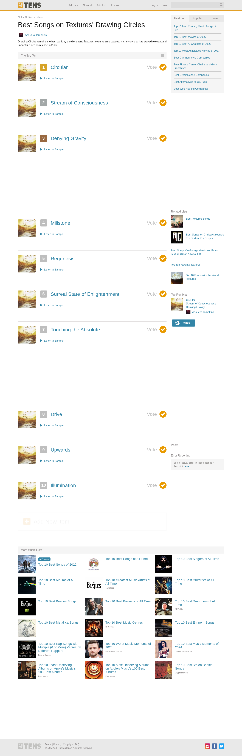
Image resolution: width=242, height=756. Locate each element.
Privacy (57, 744)
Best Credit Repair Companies (191, 74)
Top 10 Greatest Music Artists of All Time (127, 581)
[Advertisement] (92, 190)
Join (164, 5)
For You (115, 5)
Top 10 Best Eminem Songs (194, 622)
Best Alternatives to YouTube (190, 81)
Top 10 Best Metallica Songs (58, 622)
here (186, 466)
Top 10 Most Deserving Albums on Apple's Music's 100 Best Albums (127, 668)
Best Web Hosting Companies (191, 88)
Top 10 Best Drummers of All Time (195, 603)
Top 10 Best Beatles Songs (57, 601)
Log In (154, 5)
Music (40, 17)
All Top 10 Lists (25, 17)
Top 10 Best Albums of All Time (56, 581)
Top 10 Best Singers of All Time (197, 559)
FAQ (77, 744)
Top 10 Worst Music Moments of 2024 (128, 645)
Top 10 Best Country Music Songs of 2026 (195, 28)
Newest (87, 5)
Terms (48, 744)
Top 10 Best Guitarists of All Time (194, 581)
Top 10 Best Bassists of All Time (128, 601)
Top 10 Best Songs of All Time (126, 559)
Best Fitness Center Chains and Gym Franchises (195, 66)
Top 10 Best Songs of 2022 (57, 564)
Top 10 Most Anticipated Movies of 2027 (197, 50)
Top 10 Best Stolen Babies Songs (193, 666)
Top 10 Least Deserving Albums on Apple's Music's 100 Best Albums (57, 668)
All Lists (73, 5)
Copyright (68, 744)
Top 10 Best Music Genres (124, 622)
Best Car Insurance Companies (192, 57)
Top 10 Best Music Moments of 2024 (197, 645)
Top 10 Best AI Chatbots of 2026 (192, 43)
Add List (101, 5)
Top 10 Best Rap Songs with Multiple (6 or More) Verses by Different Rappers (59, 647)
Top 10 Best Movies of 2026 (190, 36)
